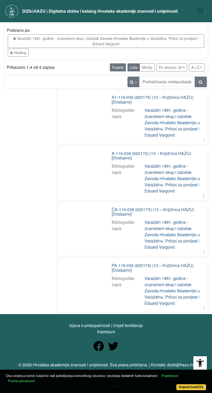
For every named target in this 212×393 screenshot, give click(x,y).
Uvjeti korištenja (128, 325)
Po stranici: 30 (170, 67)
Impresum (106, 332)
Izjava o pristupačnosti (89, 325)
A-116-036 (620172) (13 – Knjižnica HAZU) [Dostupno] (151, 155)
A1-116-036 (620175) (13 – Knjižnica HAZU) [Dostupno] (152, 99)
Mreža (147, 67)
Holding (19, 52)
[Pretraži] (201, 82)
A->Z (195, 67)
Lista (134, 67)
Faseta (118, 67)
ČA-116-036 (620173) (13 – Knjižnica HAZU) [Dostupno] (153, 211)
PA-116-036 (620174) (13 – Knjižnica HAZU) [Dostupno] (153, 267)
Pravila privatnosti (21, 381)
